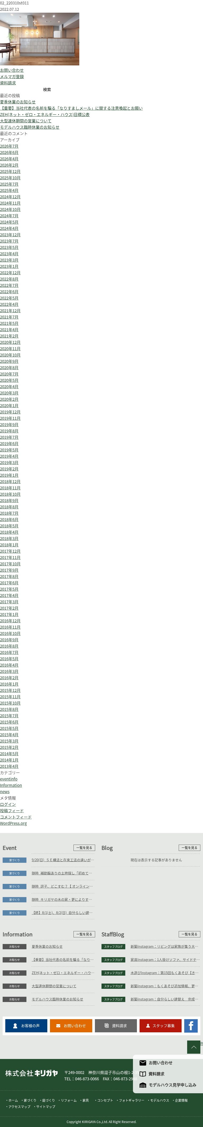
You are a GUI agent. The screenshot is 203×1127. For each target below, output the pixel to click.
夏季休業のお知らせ (18, 102)
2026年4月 (9, 159)
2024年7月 (9, 216)
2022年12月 (10, 273)
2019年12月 (10, 412)
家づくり (14, 860)
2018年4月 (9, 532)
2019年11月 (10, 418)
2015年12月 (10, 690)
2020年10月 (10, 355)
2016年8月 (9, 646)
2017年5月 (9, 589)
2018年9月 (9, 501)
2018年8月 (9, 507)
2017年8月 (9, 577)
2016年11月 (10, 627)
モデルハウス (159, 1100)
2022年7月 (9, 285)
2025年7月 (9, 184)
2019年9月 (9, 425)
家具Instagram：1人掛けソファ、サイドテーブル (165, 959)
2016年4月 (9, 665)
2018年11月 (10, 488)
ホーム (13, 1100)
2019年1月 (9, 475)
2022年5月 (9, 298)
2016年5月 (9, 659)
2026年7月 (9, 146)
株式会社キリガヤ (31, 1073)
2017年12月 (10, 551)
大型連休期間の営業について (26, 121)
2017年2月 (9, 608)
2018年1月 (9, 545)
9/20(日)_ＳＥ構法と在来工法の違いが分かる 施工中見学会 (63, 860)
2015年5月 (9, 728)
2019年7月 (9, 437)
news (5, 792)
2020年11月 (10, 349)
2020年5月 (9, 380)
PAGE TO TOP (201, 1044)
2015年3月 (9, 741)
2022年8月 (9, 279)
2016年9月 (9, 640)
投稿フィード (12, 811)
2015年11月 (10, 697)
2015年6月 (9, 722)
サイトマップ (45, 1106)
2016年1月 (9, 684)
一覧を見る (84, 847)
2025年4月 (9, 190)
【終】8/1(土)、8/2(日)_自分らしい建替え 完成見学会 (63, 912)
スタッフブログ (113, 946)
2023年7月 (9, 241)
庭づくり (48, 1100)
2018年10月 (10, 494)
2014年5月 (9, 754)
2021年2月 (9, 336)
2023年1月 (9, 266)
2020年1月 (9, 406)
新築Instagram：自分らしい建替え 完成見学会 (165, 999)
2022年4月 (9, 304)
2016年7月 (9, 652)
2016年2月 (9, 678)
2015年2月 (9, 747)
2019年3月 (9, 463)
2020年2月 (9, 399)
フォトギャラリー (131, 1100)
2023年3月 (9, 260)
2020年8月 (9, 368)
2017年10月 (10, 564)
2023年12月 (10, 235)
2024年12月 (10, 197)
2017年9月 (9, 570)
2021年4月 (9, 330)
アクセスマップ (19, 1106)
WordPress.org (13, 823)
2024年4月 (9, 228)
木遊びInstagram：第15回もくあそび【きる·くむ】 (165, 973)
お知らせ (14, 946)
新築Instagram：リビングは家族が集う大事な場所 (165, 946)
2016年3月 (9, 671)
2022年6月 (9, 292)
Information (11, 785)
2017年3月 (9, 602)
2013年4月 (9, 766)
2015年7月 (9, 716)
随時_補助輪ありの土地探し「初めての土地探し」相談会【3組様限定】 (63, 873)
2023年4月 (9, 254)
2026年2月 (9, 165)
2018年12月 (10, 482)
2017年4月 (9, 596)
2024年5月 (9, 222)
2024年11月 (10, 203)
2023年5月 (9, 247)
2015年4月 (9, 735)
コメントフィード (16, 817)
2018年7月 (9, 513)
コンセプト (105, 1100)
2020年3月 (9, 393)
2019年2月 (9, 469)
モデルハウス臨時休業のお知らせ (29, 127)
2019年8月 (9, 431)
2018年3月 (9, 539)
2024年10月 (10, 209)
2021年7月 (9, 317)
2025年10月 (10, 178)
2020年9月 (9, 361)
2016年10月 (10, 633)
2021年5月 (9, 323)
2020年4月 (9, 387)
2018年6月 (9, 520)
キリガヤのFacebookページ (191, 1026)
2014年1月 (9, 760)
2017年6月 (9, 583)
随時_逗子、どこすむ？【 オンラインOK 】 (63, 886)
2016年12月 (10, 621)
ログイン (8, 804)
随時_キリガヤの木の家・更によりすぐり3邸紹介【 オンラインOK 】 (63, 899)
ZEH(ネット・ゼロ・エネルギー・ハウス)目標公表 (45, 115)
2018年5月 (9, 526)
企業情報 (181, 1100)
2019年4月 (9, 456)
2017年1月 (9, 615)
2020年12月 (10, 342)
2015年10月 (10, 703)
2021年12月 (10, 311)
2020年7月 (9, 374)
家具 (85, 1100)
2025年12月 (10, 172)
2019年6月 (9, 444)
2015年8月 (9, 709)
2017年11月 (10, 558)
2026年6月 (9, 153)
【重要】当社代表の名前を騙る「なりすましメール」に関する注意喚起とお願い (71, 108)
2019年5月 (9, 450)
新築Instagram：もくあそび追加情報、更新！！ (165, 986)
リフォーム (69, 1100)
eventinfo (8, 779)
